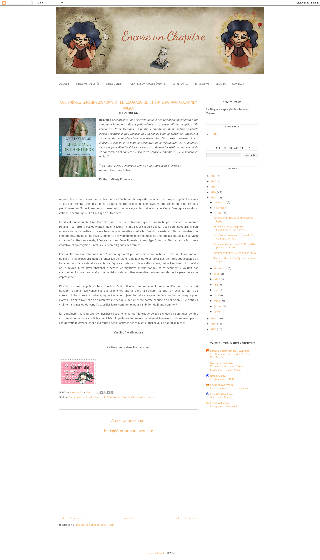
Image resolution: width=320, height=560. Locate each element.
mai (216, 289)
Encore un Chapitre (155, 553)
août (216, 273)
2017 (213, 192)
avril (216, 295)
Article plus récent (71, 517)
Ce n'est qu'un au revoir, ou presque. (230, 388)
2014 (213, 323)
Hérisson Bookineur (222, 363)
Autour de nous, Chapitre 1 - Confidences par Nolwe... (229, 228)
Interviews (201, 83)
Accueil (64, 83)
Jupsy (87, 397)
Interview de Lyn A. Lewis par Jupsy (234, 252)
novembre (220, 207)
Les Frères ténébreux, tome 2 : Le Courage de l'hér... (233, 237)
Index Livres (114, 83)
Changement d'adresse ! (223, 406)
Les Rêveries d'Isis (221, 393)
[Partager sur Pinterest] (112, 392)
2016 (213, 197)
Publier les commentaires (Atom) (95, 524)
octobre (218, 213)
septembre (220, 268)
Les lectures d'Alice (222, 384)
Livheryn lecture (220, 402)
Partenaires (180, 83)
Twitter (214, 134)
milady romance (148, 397)
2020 (214, 175)
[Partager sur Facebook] (108, 392)
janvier (218, 311)
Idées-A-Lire (218, 375)
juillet (217, 279)
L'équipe (221, 83)
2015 (213, 318)
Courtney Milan (76, 397)
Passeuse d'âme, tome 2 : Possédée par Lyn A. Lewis (234, 245)
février (218, 306)
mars (217, 300)
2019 (213, 181)
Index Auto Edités (87, 83)
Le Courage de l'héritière (103, 397)
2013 (213, 329)
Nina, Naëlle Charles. (221, 397)
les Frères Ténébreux (128, 397)
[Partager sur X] (105, 392)
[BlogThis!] (101, 392)
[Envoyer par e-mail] (98, 392)
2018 (213, 186)
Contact (238, 83)
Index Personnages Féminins (147, 83)
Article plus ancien (186, 517)
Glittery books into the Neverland (229, 350)
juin (216, 284)
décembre (220, 202)
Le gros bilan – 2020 (222, 378)
